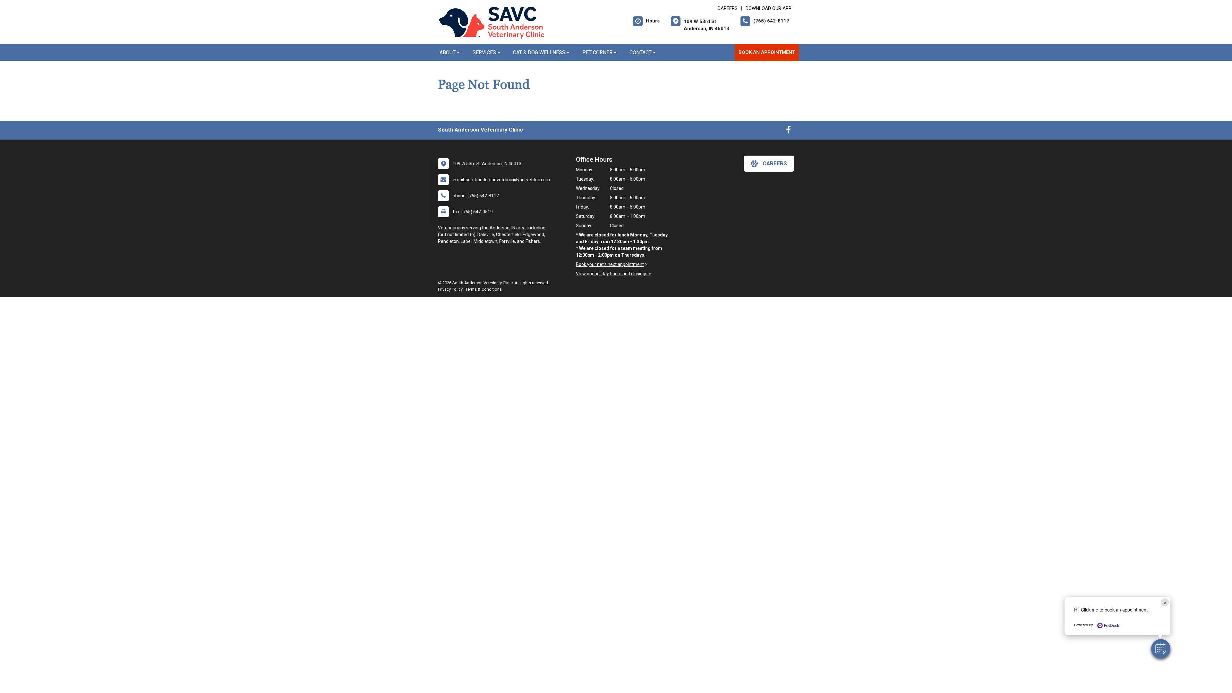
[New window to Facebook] (788, 131)
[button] (1160, 648)
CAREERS (727, 8)
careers (775, 163)
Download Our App (768, 8)
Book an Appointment (767, 52)
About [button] (448, 52)
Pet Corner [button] (598, 52)
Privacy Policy (450, 289)
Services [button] (485, 52)
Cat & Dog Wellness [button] (540, 52)
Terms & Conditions (484, 289)
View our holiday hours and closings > (613, 273)
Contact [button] (641, 52)
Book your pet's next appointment (610, 264)
